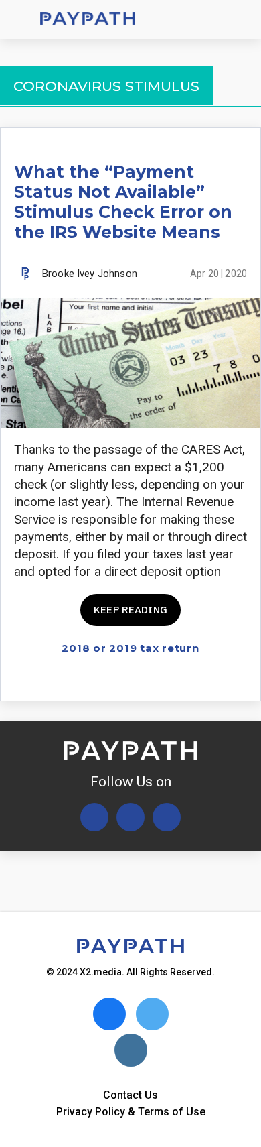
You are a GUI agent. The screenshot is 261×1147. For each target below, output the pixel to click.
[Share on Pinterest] (238, 678)
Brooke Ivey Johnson (89, 273)
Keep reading (130, 609)
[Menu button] (20, 19)
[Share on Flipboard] (191, 678)
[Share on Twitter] (168, 678)
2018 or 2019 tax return (130, 648)
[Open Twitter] (94, 817)
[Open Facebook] (130, 817)
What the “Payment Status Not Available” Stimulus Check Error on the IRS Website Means (123, 202)
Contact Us (130, 1095)
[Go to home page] (87, 19)
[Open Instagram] (167, 817)
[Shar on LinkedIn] (215, 678)
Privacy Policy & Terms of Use (130, 1111)
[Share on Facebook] (145, 678)
